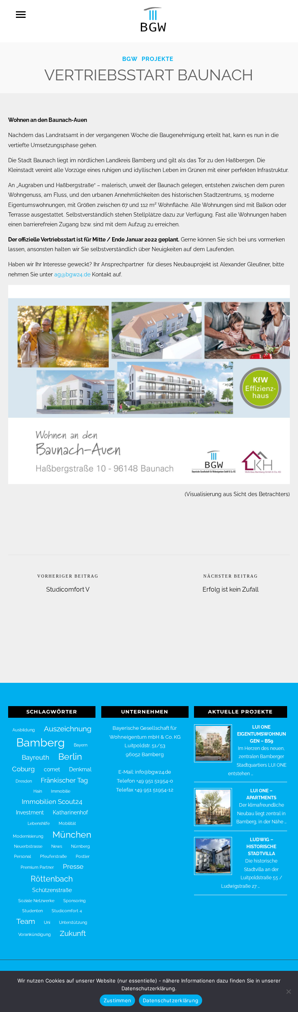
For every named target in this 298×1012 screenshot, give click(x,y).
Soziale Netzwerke (36, 900)
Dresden (24, 781)
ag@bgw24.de (72, 274)
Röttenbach (52, 879)
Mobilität (67, 823)
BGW (130, 59)
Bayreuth (35, 757)
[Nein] (288, 991)
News (56, 846)
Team (25, 921)
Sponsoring (74, 900)
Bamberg (40, 742)
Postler (83, 856)
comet (52, 769)
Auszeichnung (68, 728)
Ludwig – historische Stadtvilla (261, 846)
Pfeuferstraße (53, 856)
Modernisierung (28, 836)
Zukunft (73, 933)
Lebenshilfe (39, 823)
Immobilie (60, 791)
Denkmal (80, 769)
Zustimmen (117, 1000)
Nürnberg (80, 846)
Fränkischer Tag (64, 780)
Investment (30, 812)
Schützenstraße (52, 890)
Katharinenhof (70, 812)
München (71, 835)
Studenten (32, 910)
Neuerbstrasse (28, 846)
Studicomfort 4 (67, 910)
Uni (47, 922)
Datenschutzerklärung (170, 1000)
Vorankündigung (34, 934)
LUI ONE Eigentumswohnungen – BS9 (261, 734)
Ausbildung (23, 729)
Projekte (157, 59)
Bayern (80, 745)
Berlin (70, 757)
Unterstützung (73, 922)
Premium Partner (37, 867)
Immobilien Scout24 (52, 801)
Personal (22, 856)
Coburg (23, 769)
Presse (73, 866)
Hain (37, 791)
